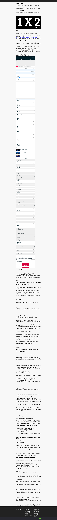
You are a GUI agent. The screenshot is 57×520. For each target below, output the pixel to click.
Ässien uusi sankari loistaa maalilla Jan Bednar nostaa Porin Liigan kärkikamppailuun (26, 37)
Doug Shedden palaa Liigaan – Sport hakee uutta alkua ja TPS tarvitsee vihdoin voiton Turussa (27, 34)
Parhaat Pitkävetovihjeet (19, 509)
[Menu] (41, 1)
